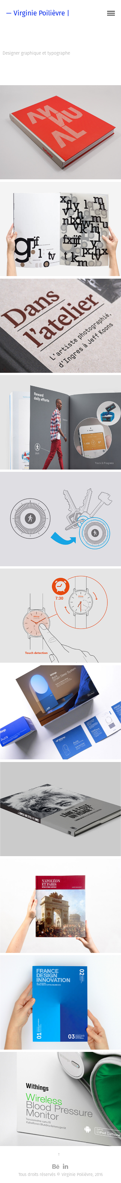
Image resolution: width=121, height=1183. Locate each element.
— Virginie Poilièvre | (37, 13)
